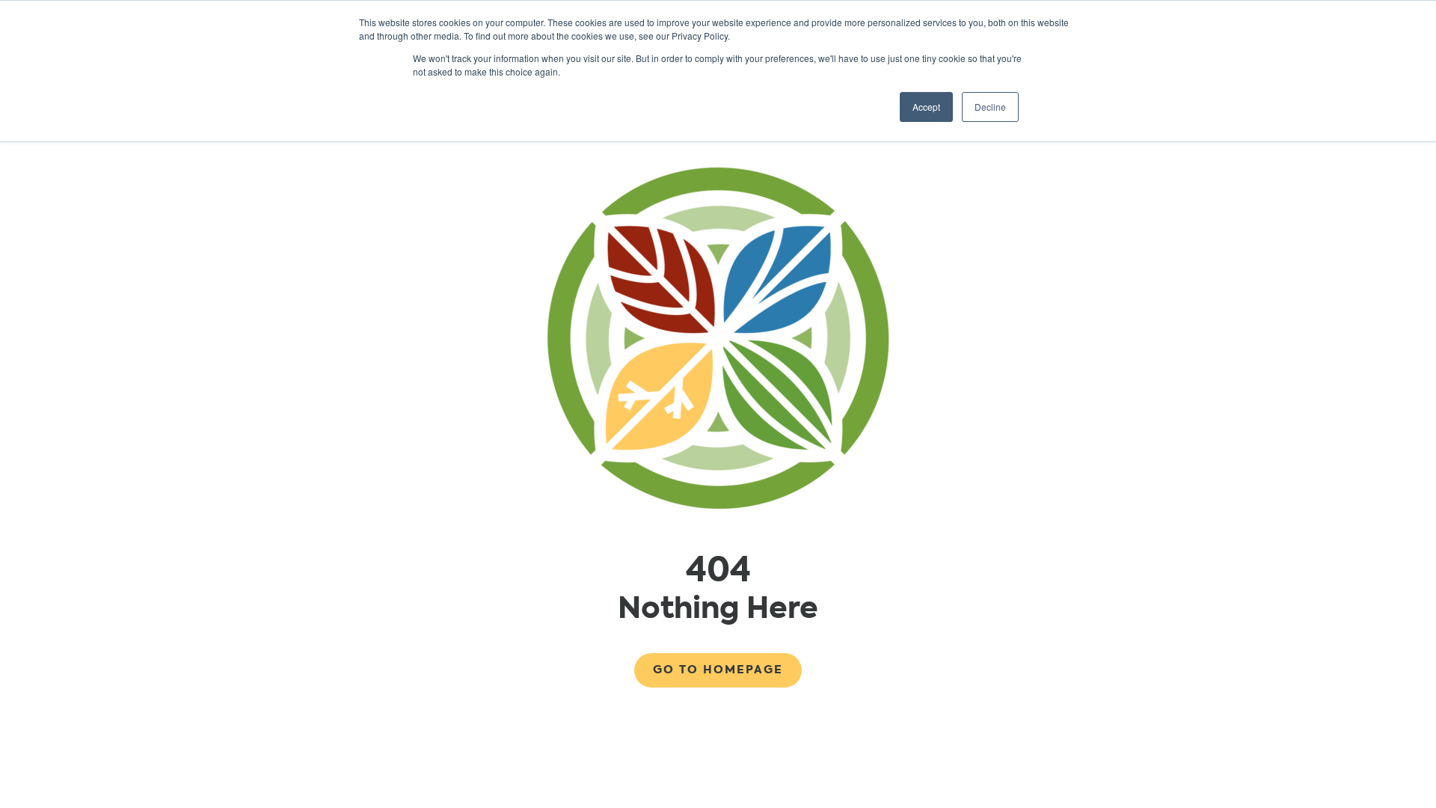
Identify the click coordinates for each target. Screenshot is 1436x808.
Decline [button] (990, 106)
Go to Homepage (718, 669)
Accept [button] (926, 106)
